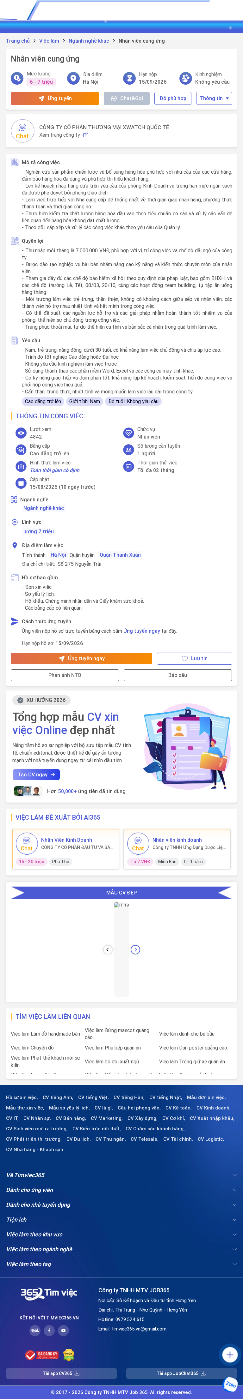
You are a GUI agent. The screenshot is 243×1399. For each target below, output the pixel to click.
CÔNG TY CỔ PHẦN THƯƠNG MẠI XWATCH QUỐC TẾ (104, 127)
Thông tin (211, 98)
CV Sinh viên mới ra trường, (37, 1129)
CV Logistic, (211, 1139)
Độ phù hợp (172, 98)
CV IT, (12, 1118)
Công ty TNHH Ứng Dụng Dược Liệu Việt (189, 847)
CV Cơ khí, (173, 1118)
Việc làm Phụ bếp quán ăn (113, 1047)
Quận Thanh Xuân (120, 555)
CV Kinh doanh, (213, 1108)
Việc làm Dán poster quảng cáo (193, 1047)
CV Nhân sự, (37, 1118)
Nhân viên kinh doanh (177, 840)
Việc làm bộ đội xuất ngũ (112, 1061)
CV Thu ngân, (111, 1139)
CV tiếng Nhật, (165, 1097)
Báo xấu (177, 675)
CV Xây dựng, (143, 1118)
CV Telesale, (145, 1139)
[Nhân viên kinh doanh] (138, 844)
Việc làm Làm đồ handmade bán (45, 1034)
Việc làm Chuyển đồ (32, 1047)
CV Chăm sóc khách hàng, (155, 1129)
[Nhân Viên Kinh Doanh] (27, 844)
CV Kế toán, (178, 1108)
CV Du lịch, (78, 1139)
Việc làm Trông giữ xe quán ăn (192, 1061)
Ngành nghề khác (43, 508)
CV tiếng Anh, (58, 1097)
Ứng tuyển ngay (141, 631)
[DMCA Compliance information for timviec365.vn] (68, 1355)
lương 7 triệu (38, 531)
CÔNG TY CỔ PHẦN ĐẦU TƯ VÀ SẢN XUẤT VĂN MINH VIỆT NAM (77, 847)
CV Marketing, (107, 1118)
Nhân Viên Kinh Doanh (66, 840)
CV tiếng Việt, (93, 1097)
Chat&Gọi (131, 98)
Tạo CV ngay (32, 774)
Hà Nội (58, 555)
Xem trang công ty (59, 135)
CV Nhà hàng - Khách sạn (34, 1149)
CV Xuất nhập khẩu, (212, 1118)
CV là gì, (104, 1108)
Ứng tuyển (60, 98)
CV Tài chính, (178, 1139)
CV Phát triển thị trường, (34, 1139)
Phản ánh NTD (64, 675)
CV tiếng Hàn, (129, 1097)
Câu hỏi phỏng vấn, (139, 1108)
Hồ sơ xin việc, (22, 1097)
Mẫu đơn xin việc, (206, 1097)
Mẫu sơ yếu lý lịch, (69, 1108)
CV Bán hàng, (71, 1118)
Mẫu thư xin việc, (25, 1108)
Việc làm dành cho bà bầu (187, 1034)
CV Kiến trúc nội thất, (96, 1129)
